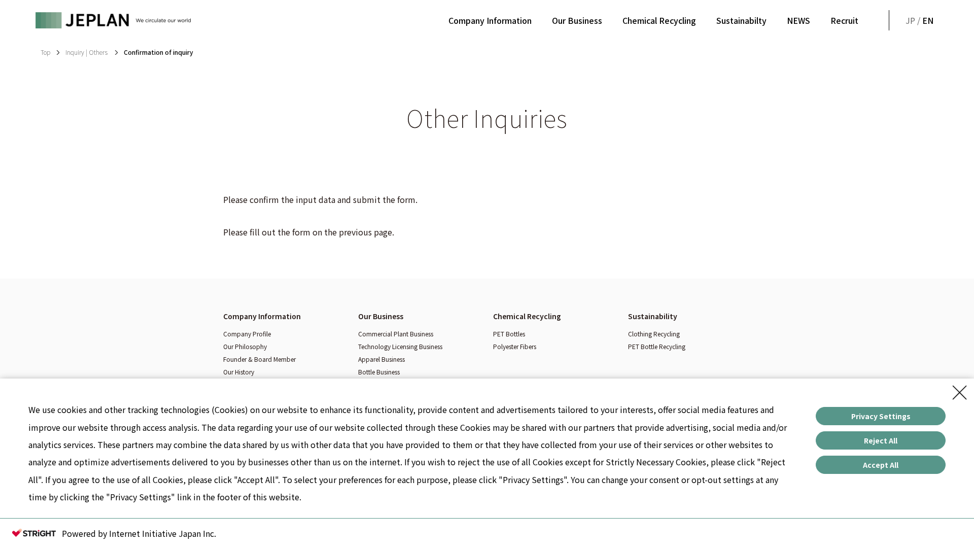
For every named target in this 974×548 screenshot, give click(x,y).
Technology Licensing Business (400, 346)
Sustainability (652, 316)
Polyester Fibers (514, 346)
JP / (919, 20)
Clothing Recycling (654, 333)
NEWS (798, 20)
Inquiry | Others (87, 52)
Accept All (880, 465)
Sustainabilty (741, 20)
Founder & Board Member (259, 359)
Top (45, 52)
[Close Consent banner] (960, 393)
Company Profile (247, 333)
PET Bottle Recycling (656, 346)
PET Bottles (509, 333)
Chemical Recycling (659, 20)
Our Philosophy (245, 346)
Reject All (880, 440)
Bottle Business (379, 371)
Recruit (844, 20)
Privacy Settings (881, 416)
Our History (238, 371)
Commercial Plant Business (395, 333)
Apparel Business (381, 359)
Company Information (490, 20)
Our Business (577, 20)
